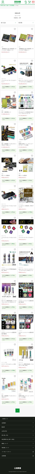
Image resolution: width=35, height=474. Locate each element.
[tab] (9, 23)
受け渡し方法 (5, 435)
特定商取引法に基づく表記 (8, 439)
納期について (5, 443)
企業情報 (4, 455)
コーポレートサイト (6, 451)
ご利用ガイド (5, 418)
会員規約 (4, 423)
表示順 (20, 22)
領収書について (5, 447)
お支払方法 (4, 431)
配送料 (3, 427)
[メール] (33, 2)
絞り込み (3, 22)
